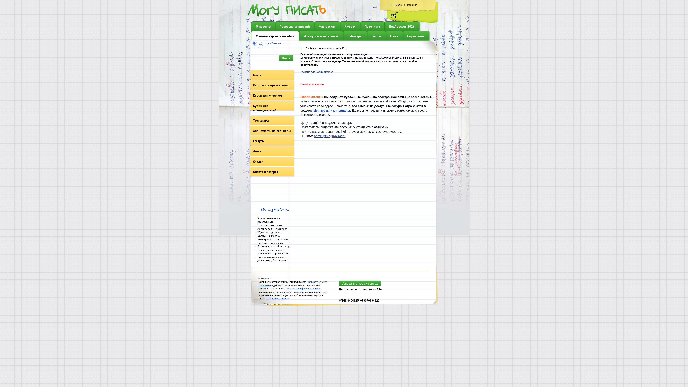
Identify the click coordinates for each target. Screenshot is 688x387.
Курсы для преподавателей (264, 108)
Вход (397, 4)
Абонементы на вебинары (272, 131)
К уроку (350, 26)
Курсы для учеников (268, 95)
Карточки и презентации (271, 85)
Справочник (415, 36)
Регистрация (410, 4)
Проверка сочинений (295, 26)
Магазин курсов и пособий (275, 36)
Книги (257, 75)
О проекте (263, 26)
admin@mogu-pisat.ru (330, 136)
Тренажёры (261, 120)
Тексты (376, 36)
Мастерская (327, 26)
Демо (257, 151)
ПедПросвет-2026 (402, 26)
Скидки (258, 161)
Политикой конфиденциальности (303, 288)
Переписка (372, 26)
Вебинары (355, 36)
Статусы (258, 141)
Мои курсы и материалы (321, 36)
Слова (394, 36)
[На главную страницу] (301, 48)
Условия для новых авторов (316, 71)
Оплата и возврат (265, 172)
